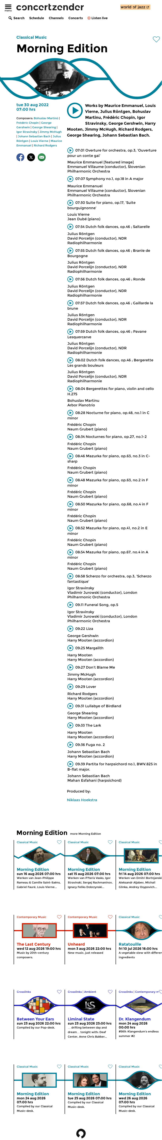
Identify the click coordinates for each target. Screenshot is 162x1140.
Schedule (36, 18)
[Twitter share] (31, 158)
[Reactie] (42, 158)
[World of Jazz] (135, 7)
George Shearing (44, 127)
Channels (56, 18)
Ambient (90, 992)
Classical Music (31, 37)
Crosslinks (24, 992)
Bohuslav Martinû (46, 118)
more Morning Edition (85, 834)
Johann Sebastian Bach (34, 136)
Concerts (75, 18)
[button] (75, 110)
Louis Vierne (39, 141)
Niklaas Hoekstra (82, 800)
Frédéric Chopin (27, 123)
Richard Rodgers (45, 145)
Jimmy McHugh (51, 132)
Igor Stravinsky (26, 132)
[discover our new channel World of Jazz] (135, 7)
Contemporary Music (31, 917)
